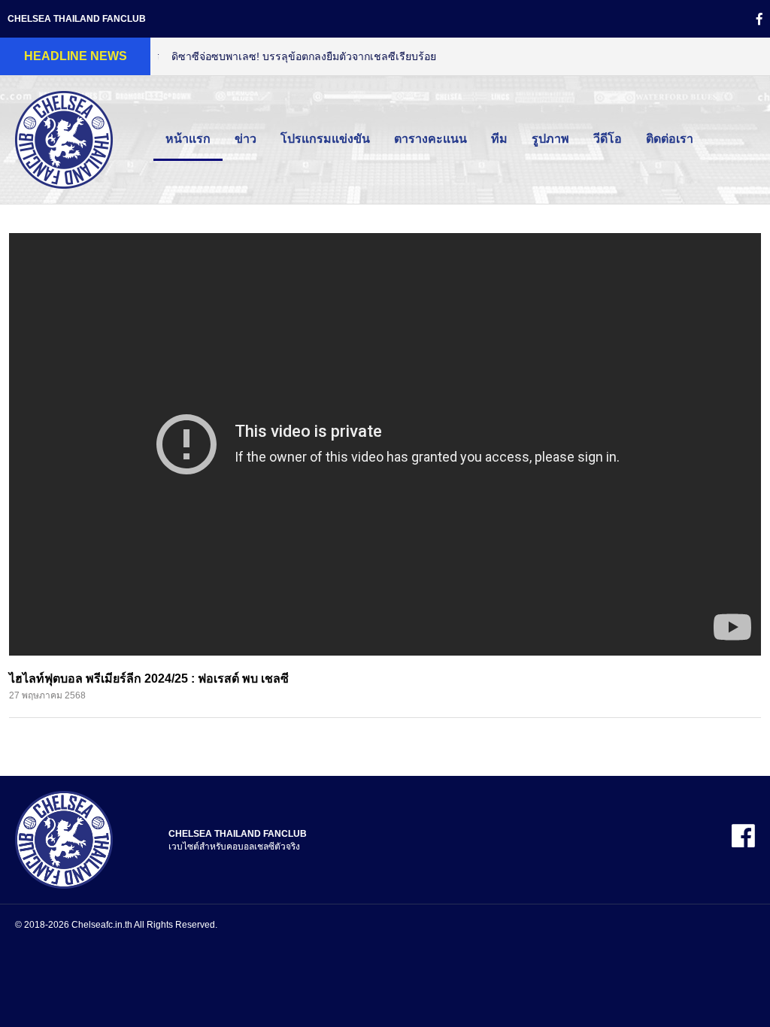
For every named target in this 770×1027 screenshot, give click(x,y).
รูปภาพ (550, 138)
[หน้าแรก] (64, 138)
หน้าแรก (188, 138)
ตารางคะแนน (430, 138)
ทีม (499, 138)
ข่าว (245, 138)
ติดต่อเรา (669, 138)
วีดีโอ (607, 138)
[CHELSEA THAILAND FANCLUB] (64, 839)
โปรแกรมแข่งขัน (325, 138)
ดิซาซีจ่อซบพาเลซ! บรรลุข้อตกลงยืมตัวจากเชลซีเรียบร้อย (290, 56)
